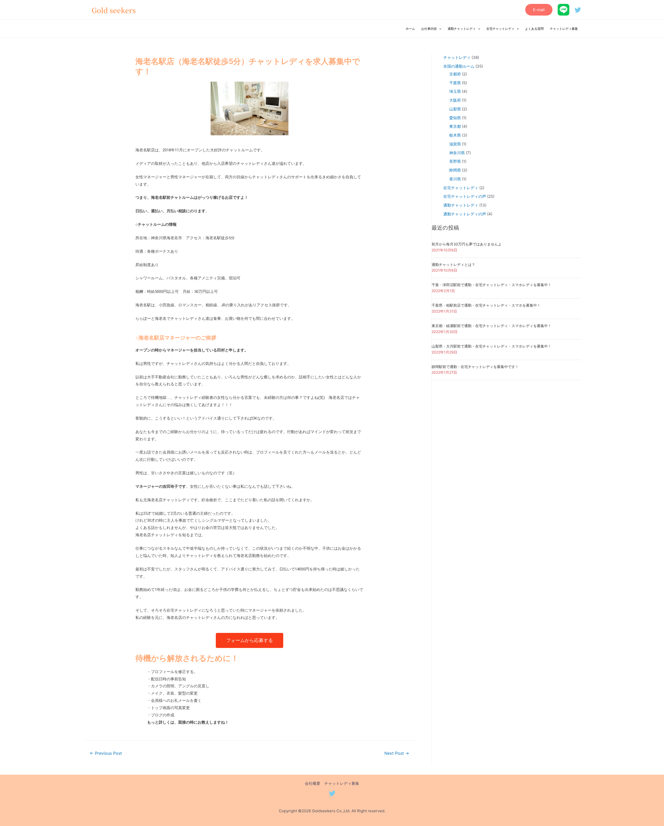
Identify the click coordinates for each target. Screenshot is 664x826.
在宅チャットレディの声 (464, 196)
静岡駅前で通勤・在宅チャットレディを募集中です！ (475, 366)
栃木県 (455, 135)
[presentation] (439, 29)
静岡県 (455, 170)
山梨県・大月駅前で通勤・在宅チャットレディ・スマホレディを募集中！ (491, 346)
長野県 (455, 161)
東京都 (455, 126)
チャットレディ (457, 57)
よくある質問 (534, 29)
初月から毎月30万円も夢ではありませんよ (467, 244)
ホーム (410, 29)
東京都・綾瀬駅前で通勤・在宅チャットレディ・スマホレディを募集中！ (491, 325)
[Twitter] (578, 10)
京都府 (455, 74)
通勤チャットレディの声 (464, 213)
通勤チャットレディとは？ (453, 264)
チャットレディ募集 (564, 29)
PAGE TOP (645, 796)
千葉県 (455, 82)
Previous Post (106, 753)
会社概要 (312, 783)
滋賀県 (455, 144)
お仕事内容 (429, 29)
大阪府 (455, 100)
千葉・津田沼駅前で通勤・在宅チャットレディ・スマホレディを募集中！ (491, 285)
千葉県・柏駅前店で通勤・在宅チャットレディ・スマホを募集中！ (486, 305)
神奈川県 (457, 152)
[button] (249, 640)
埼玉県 (455, 91)
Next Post (396, 753)
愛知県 (455, 117)
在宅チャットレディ (500, 29)
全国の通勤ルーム (458, 66)
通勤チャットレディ (462, 29)
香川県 (455, 179)
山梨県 (455, 109)
